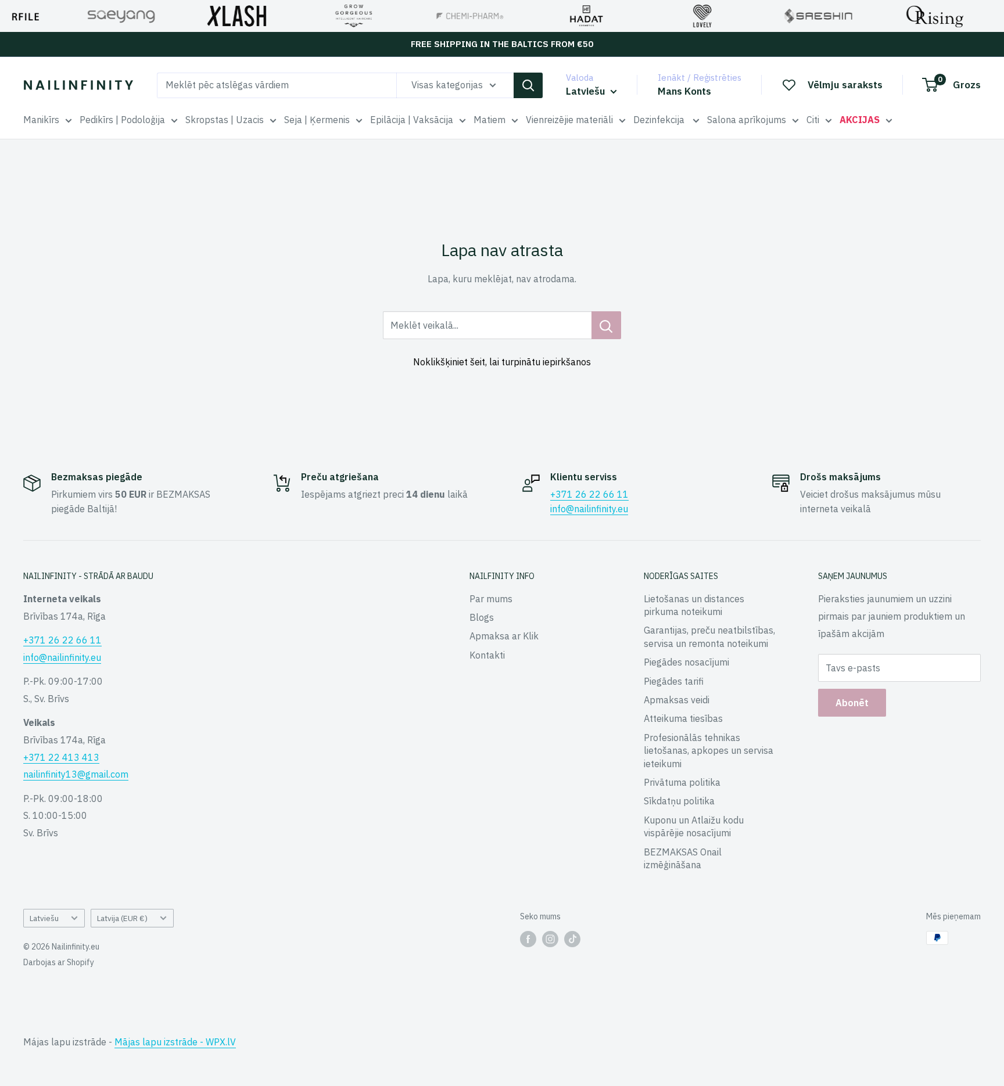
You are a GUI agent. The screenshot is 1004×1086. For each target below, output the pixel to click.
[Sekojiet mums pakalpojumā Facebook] (528, 939)
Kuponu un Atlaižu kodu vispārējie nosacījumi (694, 826)
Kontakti (487, 655)
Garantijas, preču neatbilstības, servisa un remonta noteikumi (709, 636)
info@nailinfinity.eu (589, 509)
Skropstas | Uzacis (224, 119)
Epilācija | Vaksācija (411, 119)
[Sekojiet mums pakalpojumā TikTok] (572, 939)
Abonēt (852, 703)
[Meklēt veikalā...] (606, 325)
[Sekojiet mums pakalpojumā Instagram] (550, 939)
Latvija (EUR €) (122, 918)
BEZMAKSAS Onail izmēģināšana (683, 858)
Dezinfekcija (660, 119)
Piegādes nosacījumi (686, 662)
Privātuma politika (682, 782)
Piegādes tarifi (674, 681)
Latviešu (44, 918)
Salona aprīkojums (746, 119)
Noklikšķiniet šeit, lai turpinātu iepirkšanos (502, 362)
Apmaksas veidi (676, 700)
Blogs (481, 617)
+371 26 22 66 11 (589, 494)
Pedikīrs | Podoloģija (122, 119)
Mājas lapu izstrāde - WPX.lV (175, 1042)
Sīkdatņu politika (679, 801)
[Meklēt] (528, 85)
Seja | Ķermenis (317, 119)
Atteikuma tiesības (683, 718)
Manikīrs (41, 119)
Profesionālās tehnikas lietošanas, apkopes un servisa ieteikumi (708, 750)
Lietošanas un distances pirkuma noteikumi (694, 605)
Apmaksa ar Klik (504, 636)
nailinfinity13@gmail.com (75, 774)
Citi (812, 119)
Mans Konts (684, 91)
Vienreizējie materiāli (569, 119)
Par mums (490, 599)
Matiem (489, 119)
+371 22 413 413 (61, 757)
